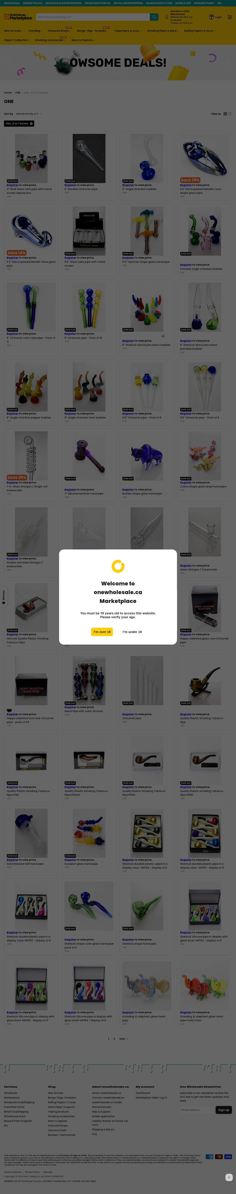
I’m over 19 (102, 632)
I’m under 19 (132, 632)
